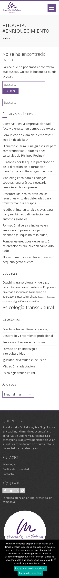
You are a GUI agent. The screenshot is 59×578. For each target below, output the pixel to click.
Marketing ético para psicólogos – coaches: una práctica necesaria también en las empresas (25, 182)
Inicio (5, 38)
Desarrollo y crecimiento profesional (22, 287)
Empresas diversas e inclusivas (23, 342)
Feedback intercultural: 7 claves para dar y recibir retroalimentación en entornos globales (27, 214)
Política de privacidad (15, 469)
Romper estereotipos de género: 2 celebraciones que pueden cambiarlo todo (28, 246)
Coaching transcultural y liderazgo (25, 282)
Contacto (8, 474)
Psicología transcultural (28, 307)
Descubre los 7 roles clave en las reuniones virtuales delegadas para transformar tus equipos (26, 198)
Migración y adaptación (25, 301)
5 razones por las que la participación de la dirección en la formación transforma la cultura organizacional (28, 166)
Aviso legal (8, 464)
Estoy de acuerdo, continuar (30, 568)
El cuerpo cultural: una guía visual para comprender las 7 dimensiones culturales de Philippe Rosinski (29, 150)
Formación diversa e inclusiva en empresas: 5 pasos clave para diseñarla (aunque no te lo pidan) (25, 230)
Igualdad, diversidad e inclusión (24, 360)
